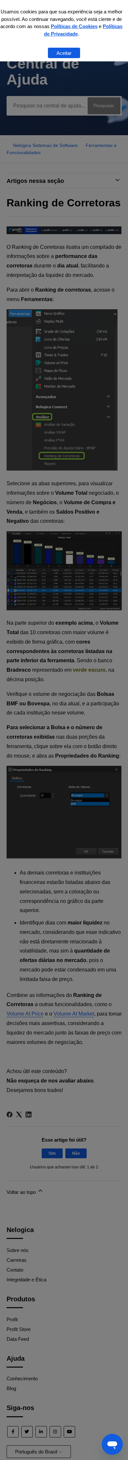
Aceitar (64, 53)
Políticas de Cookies (74, 26)
